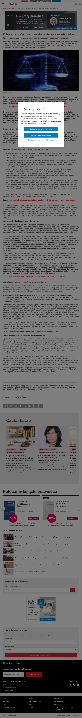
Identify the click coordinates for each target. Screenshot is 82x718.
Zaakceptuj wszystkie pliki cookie (41, 129)
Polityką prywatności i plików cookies (35, 123)
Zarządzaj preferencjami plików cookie (41, 140)
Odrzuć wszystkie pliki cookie (41, 135)
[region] (41, 124)
